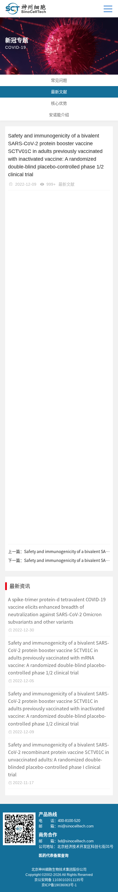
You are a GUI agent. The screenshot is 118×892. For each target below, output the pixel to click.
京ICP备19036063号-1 (59, 885)
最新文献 (59, 92)
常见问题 (59, 80)
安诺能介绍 (59, 115)
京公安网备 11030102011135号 (59, 880)
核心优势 (59, 103)
